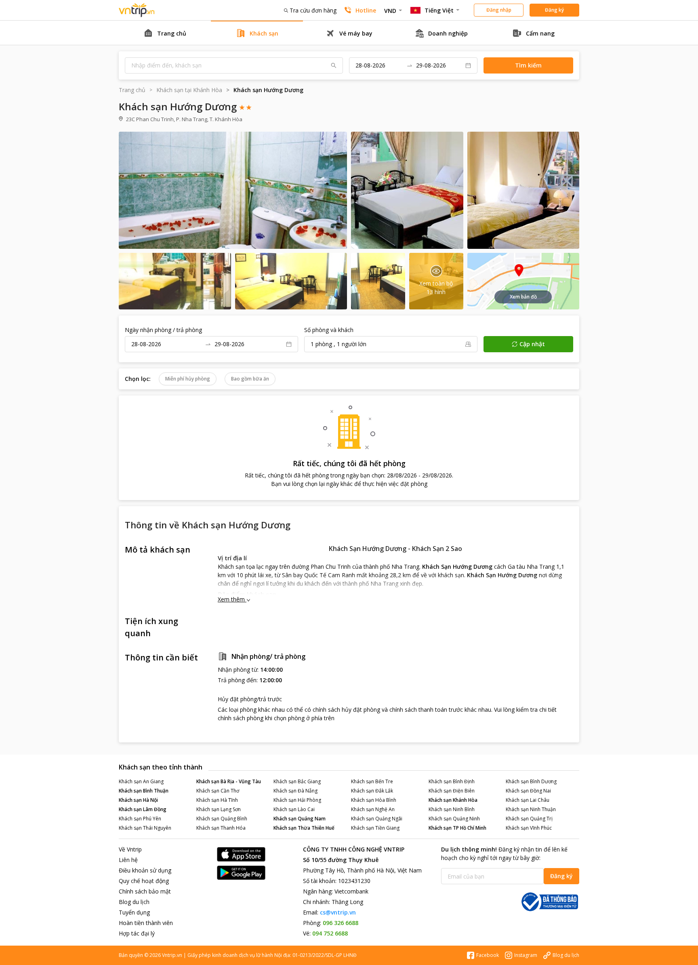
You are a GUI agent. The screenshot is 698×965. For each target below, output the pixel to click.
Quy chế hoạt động (144, 881)
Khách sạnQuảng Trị (529, 818)
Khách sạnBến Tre (372, 781)
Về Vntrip (130, 849)
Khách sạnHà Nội (138, 800)
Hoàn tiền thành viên (146, 923)
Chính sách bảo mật (145, 891)
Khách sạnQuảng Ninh (454, 818)
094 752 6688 (330, 933)
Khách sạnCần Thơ (217, 790)
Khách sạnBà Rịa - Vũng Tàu (228, 781)
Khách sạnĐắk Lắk (372, 790)
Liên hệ (128, 860)
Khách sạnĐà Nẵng (295, 790)
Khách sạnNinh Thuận (531, 809)
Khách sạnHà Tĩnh (217, 800)
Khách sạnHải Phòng (297, 800)
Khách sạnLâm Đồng (142, 809)
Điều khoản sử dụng (145, 870)
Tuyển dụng (134, 912)
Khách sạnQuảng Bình (221, 818)
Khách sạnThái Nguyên (145, 827)
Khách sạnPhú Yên (140, 818)
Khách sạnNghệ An (373, 809)
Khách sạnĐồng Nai (528, 790)
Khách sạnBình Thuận (143, 790)
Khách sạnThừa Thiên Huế (303, 827)
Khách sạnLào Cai (294, 809)
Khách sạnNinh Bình (452, 809)
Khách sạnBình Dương (531, 781)
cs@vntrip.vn (338, 912)
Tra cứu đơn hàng (313, 10)
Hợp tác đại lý (137, 933)
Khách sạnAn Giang (141, 781)
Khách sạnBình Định (452, 781)
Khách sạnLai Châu (527, 800)
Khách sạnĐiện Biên (452, 790)
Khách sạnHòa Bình (373, 800)
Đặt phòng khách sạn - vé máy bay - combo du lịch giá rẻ (137, 10)
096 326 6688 (340, 923)
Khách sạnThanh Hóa (221, 827)
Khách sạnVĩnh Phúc (529, 827)
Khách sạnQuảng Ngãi (376, 818)
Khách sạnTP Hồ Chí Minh (457, 827)
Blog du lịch (134, 902)
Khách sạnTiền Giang (375, 827)
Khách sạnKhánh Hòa (453, 800)
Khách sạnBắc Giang (297, 781)
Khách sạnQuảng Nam (299, 818)
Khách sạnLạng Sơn (218, 809)
